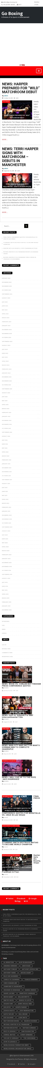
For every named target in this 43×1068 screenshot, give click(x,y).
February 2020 (6, 555)
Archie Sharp (26, 973)
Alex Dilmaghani (25, 962)
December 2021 (6, 468)
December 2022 (6, 420)
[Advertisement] (21, 43)
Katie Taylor (9, 1014)
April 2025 (5, 314)
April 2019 (5, 594)
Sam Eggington (27, 1031)
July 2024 (5, 349)
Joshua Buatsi (9, 1010)
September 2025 (7, 294)
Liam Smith (22, 1017)
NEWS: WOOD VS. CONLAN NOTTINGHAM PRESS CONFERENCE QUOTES (21, 685)
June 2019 (5, 586)
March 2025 (5, 318)
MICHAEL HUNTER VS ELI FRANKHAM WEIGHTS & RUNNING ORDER (20, 253)
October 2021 (6, 476)
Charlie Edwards (31, 979)
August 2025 (6, 298)
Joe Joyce (7, 1007)
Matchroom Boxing (11, 1021)
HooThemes (19, 1059)
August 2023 (6, 393)
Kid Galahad (8, 1017)
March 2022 (5, 456)
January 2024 (6, 373)
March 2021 (5, 503)
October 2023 (6, 385)
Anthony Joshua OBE (30, 969)
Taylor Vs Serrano (11, 1038)
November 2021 (7, 472)
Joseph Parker (21, 1007)
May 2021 (4, 495)
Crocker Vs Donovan (12, 990)
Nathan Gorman (29, 1028)
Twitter (22, 1064)
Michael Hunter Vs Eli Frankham (16, 1024)
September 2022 (7, 432)
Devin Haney (8, 997)
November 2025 (7, 286)
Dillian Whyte (23, 997)
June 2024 (5, 353)
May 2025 (5, 310)
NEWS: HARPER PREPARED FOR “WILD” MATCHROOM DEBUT (21, 88)
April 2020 (5, 547)
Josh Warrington (27, 1010)
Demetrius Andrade (27, 993)
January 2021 (6, 511)
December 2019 (7, 563)
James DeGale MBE (25, 1004)
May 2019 (5, 590)
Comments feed (7, 653)
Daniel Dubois (30, 990)
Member (36, 2)
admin (6, 95)
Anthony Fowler (10, 969)
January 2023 (6, 416)
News (4, 629)
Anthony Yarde (10, 973)
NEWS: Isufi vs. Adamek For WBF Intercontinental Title (17, 716)
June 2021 (5, 491)
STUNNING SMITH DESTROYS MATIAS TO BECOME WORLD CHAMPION (20, 243)
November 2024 (7, 333)
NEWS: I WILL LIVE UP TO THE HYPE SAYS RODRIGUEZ (19, 778)
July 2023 (5, 397)
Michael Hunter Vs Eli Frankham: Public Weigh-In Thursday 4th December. (19, 258)
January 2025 (6, 326)
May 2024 (5, 357)
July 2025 (5, 302)
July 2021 (4, 487)
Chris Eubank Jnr (10, 983)
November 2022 (7, 424)
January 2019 (6, 606)
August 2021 (6, 483)
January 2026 (6, 278)
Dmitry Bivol (9, 1000)
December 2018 (7, 610)
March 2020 (5, 551)
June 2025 (5, 306)
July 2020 (5, 535)
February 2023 (6, 412)
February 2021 (6, 507)
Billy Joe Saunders (11, 976)
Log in (4, 645)
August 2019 (6, 578)
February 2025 (6, 322)
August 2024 (6, 345)
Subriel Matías (9, 1035)
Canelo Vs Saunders (12, 979)
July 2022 (5, 440)
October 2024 (6, 337)
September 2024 (7, 341)
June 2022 (5, 444)
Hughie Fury (8, 1004)
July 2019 (5, 582)
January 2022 (6, 464)
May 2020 (5, 543)
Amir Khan (26, 966)
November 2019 (7, 566)
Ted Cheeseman (29, 1038)
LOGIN (36, 5)
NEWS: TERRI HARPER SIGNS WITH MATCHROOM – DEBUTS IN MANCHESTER (20, 157)
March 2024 (6, 365)
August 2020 (6, 531)
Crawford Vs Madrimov (13, 986)
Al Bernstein (9, 962)
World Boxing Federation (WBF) (16, 1045)
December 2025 (7, 282)
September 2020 (7, 527)
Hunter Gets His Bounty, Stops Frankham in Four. (21, 248)
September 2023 (7, 389)
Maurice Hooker (30, 1021)
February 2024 (7, 369)
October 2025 (6, 290)
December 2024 (7, 330)
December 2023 (6, 377)
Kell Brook (23, 1014)
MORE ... (5, 139)
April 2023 (5, 404)
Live (3, 625)
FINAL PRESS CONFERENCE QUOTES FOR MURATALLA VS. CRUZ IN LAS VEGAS (20, 238)
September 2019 (7, 574)
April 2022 (5, 452)
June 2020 (5, 539)
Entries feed (6, 649)
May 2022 (4, 448)
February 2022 (6, 460)
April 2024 (5, 361)
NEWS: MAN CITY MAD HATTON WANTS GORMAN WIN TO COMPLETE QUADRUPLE (21, 747)
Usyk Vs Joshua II (10, 1042)
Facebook (11, 1064)
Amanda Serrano (10, 966)
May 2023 (4, 401)
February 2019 (6, 602)
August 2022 (6, 436)
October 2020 (6, 523)
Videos (4, 633)
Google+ (33, 1064)
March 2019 (5, 598)
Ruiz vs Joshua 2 (10, 1031)
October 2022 (6, 428)
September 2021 (7, 480)
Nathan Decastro (11, 1028)
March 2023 (5, 409)
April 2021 (5, 499)
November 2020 (7, 519)
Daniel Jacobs (9, 993)
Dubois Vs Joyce (25, 1000)
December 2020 (7, 515)
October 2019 (6, 570)
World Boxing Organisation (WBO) (17, 1048)
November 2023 (7, 381)
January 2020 (6, 559)
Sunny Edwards (26, 1035)
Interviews (5, 621)
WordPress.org (7, 656)
